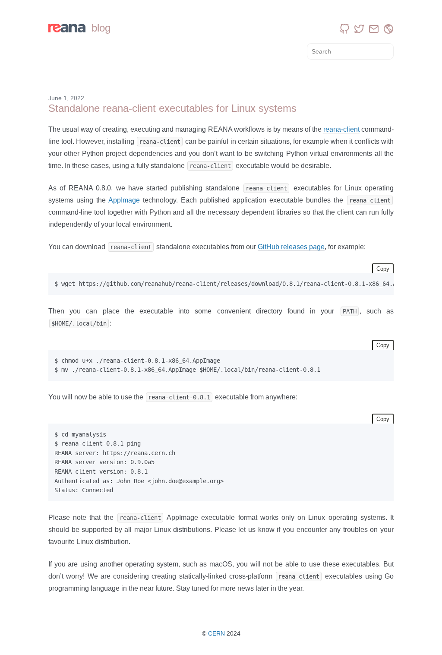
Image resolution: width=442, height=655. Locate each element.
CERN (216, 633)
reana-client (341, 129)
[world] (388, 29)
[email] (374, 29)
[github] (344, 29)
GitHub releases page (291, 246)
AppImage (124, 200)
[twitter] (359, 29)
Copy (382, 269)
